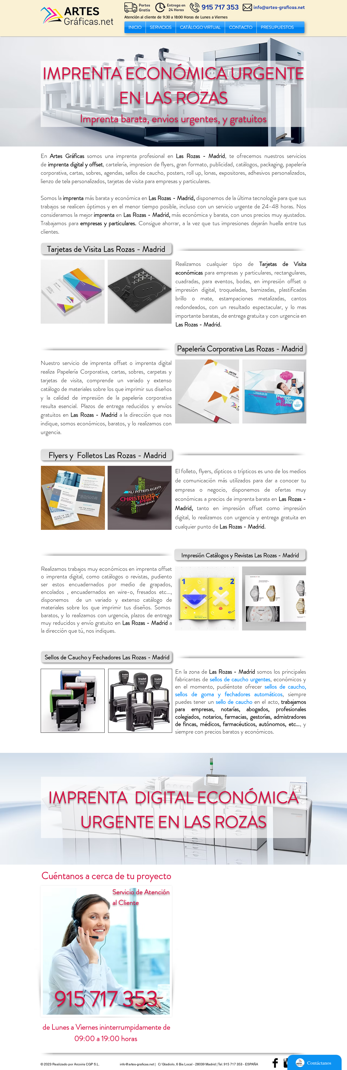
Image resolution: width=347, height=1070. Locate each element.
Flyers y (62, 455)
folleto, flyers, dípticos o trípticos (218, 471)
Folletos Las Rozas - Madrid (121, 455)
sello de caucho (234, 702)
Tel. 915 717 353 (230, 1064)
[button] (161, 27)
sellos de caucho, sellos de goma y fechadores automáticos (240, 690)
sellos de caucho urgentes (240, 679)
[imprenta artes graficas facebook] (275, 1063)
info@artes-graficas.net (137, 1064)
